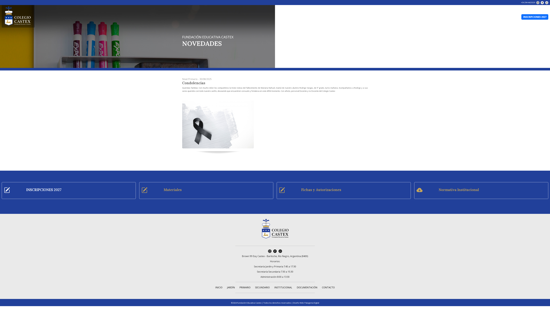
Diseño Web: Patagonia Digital (306, 303)
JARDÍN (425, 17)
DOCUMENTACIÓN (496, 17)
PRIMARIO (439, 17)
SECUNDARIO (455, 17)
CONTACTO (513, 17)
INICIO (218, 287)
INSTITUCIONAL (475, 17)
